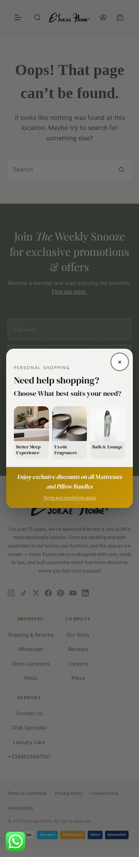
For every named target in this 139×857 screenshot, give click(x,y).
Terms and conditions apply (69, 498)
